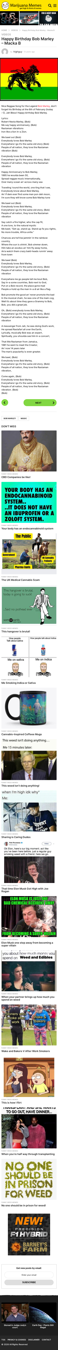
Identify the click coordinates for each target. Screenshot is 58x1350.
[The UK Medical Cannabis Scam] (29, 553)
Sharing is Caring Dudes (16, 837)
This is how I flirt (11, 1102)
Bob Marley (44, 106)
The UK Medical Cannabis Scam (20, 579)
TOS (3, 1340)
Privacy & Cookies (17, 1340)
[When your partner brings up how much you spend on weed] (29, 970)
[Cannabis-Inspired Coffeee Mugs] (29, 708)
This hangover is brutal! (15, 631)
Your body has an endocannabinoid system (27, 528)
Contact (46, 1340)
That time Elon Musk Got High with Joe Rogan (24, 890)
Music (24, 418)
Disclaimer (33, 1340)
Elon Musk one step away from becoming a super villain (27, 944)
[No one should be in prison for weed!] (29, 1179)
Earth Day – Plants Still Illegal (43, 1326)
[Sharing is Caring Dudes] (29, 810)
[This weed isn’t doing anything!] (29, 759)
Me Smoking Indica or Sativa (18, 682)
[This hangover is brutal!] (29, 605)
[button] (50, 5)
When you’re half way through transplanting (28, 1154)
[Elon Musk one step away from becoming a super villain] (29, 916)
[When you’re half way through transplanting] (29, 1127)
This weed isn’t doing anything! (20, 785)
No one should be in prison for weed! (23, 1205)
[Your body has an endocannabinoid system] (29, 502)
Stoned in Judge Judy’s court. (15, 1326)
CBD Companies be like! (16, 477)
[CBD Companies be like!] (29, 450)
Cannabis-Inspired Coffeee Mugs (21, 734)
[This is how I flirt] (29, 1076)
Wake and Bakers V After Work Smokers (25, 1051)
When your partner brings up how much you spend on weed (27, 998)
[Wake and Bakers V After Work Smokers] (29, 1024)
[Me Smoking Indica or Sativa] (29, 656)
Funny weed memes (9, 474)
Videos (6, 34)
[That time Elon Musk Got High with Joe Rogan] (29, 862)
